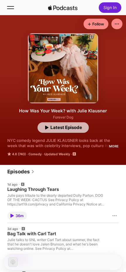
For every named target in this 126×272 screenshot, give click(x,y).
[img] (63, 8)
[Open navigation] (10, 7)
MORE (114, 146)
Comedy (35, 154)
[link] (21, 171)
